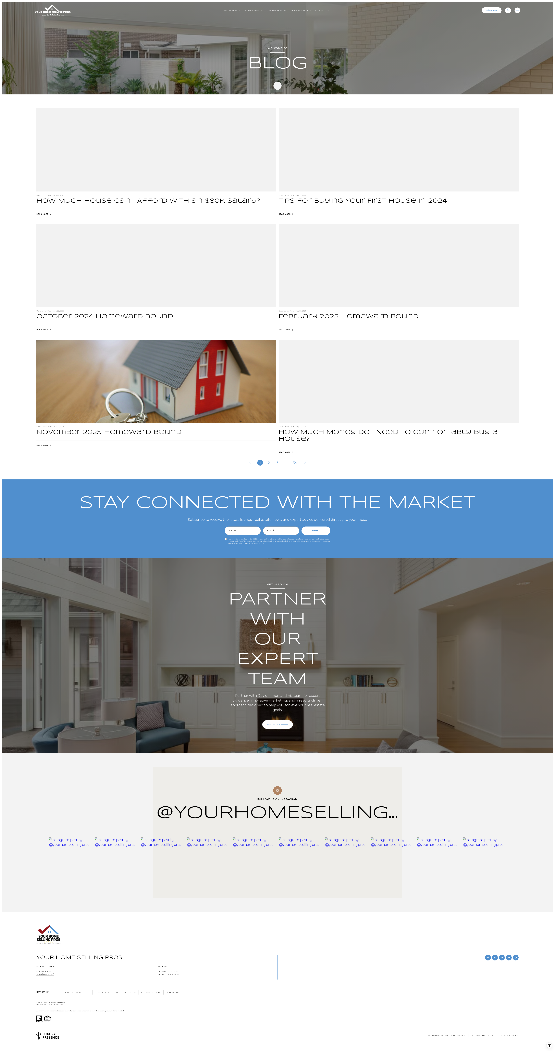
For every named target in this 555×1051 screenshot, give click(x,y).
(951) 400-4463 (491, 10)
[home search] (508, 10)
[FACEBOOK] (488, 957)
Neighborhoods (300, 10)
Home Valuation (255, 10)
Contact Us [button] (172, 992)
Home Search (277, 10)
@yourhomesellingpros (302, 813)
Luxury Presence (454, 1035)
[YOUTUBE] (509, 957)
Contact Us (322, 10)
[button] (277, 724)
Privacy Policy (258, 543)
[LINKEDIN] (502, 957)
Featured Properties (77, 992)
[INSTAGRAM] (495, 957)
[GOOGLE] (516, 957)
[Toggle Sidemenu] (517, 10)
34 (295, 463)
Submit (316, 531)
